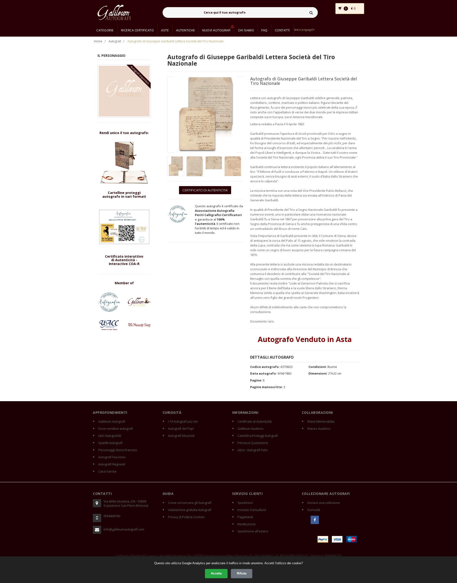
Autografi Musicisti (181, 436)
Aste (165, 30)
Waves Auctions (318, 428)
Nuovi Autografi (216, 30)
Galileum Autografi (111, 421)
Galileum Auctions (250, 428)
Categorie (105, 30)
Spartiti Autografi (110, 443)
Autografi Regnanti (111, 464)
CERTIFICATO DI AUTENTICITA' (205, 190)
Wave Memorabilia (320, 421)
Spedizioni (245, 503)
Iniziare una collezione (323, 503)
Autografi (115, 41)
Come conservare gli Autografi (190, 503)
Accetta (216, 573)
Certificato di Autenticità (255, 421)
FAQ (264, 30)
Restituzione (247, 524)
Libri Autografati (109, 436)
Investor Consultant (252, 510)
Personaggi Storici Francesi (117, 450)
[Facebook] (315, 520)
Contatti (282, 30)
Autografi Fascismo (112, 457)
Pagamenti (245, 517)
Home (98, 41)
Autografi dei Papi (181, 428)
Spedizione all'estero (253, 531)
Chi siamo (246, 30)
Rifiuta (241, 573)
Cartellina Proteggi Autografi (258, 436)
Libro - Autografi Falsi (253, 450)
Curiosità (313, 510)
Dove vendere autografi (115, 428)
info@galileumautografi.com (124, 529)
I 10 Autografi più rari (183, 421)
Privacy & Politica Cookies (186, 517)
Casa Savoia (107, 471)
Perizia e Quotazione (253, 443)
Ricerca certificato (137, 30)
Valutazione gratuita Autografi (189, 510)
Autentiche (185, 30)
